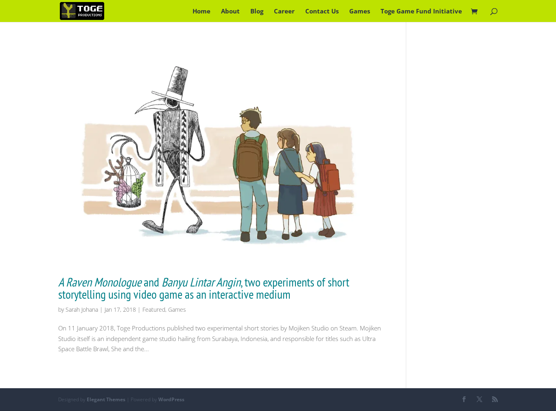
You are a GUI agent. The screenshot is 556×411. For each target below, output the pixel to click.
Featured (153, 309)
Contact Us (322, 11)
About (230, 11)
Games (359, 11)
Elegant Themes (106, 399)
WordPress (171, 399)
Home (201, 11)
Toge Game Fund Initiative (421, 11)
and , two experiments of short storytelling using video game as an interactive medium (203, 288)
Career (284, 11)
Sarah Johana (82, 309)
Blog (256, 11)
